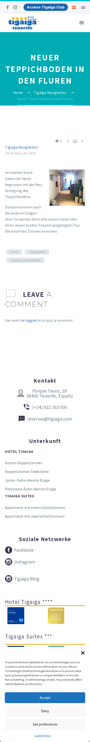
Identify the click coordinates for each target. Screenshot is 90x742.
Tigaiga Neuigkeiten (21, 147)
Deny (45, 711)
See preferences (45, 724)
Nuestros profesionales (26, 260)
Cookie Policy (42, 735)
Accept (45, 697)
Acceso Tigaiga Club (46, 7)
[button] (82, 652)
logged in (33, 320)
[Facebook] (8, 7)
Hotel (14, 252)
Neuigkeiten (37, 252)
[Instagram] (15, 7)
